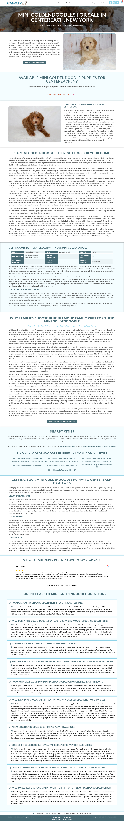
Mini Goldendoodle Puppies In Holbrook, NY (27, 458)
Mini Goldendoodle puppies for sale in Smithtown (99, 446)
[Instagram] (114, 2)
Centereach (67, 25)
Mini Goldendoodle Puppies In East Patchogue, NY (62, 461)
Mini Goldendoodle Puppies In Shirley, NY (62, 470)
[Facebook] (110, 2)
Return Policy (67, 817)
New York (59, 25)
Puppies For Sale (50, 25)
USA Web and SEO (110, 817)
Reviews (78, 3)
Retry (74, 94)
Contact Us (102, 3)
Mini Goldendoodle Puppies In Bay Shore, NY (62, 466)
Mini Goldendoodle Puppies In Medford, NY (96, 458)
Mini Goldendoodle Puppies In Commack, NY (27, 466)
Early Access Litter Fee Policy (62, 819)
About (87, 3)
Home (60, 3)
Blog (93, 3)
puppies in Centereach (67, 446)
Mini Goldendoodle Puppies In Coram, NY (62, 458)
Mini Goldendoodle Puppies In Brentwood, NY (96, 461)
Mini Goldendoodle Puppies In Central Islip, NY (27, 461)
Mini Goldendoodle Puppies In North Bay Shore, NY (96, 466)
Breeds (68, 3)
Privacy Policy (56, 817)
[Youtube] (117, 2)
